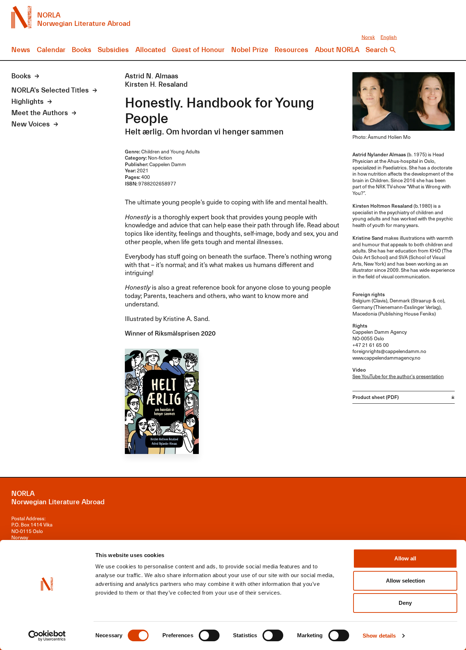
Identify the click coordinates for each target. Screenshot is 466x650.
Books (81, 50)
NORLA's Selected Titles (50, 90)
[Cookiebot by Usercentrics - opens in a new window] (47, 635)
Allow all (405, 558)
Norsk (368, 37)
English (388, 37)
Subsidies (113, 50)
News (20, 50)
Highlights (27, 102)
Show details (379, 636)
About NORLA (337, 50)
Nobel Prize (249, 50)
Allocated (150, 50)
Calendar (51, 50)
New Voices (30, 124)
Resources (291, 50)
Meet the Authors (39, 113)
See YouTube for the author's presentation (398, 376)
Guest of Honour (198, 50)
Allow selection (405, 580)
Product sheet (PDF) (375, 397)
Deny (405, 603)
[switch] (209, 635)
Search (377, 50)
